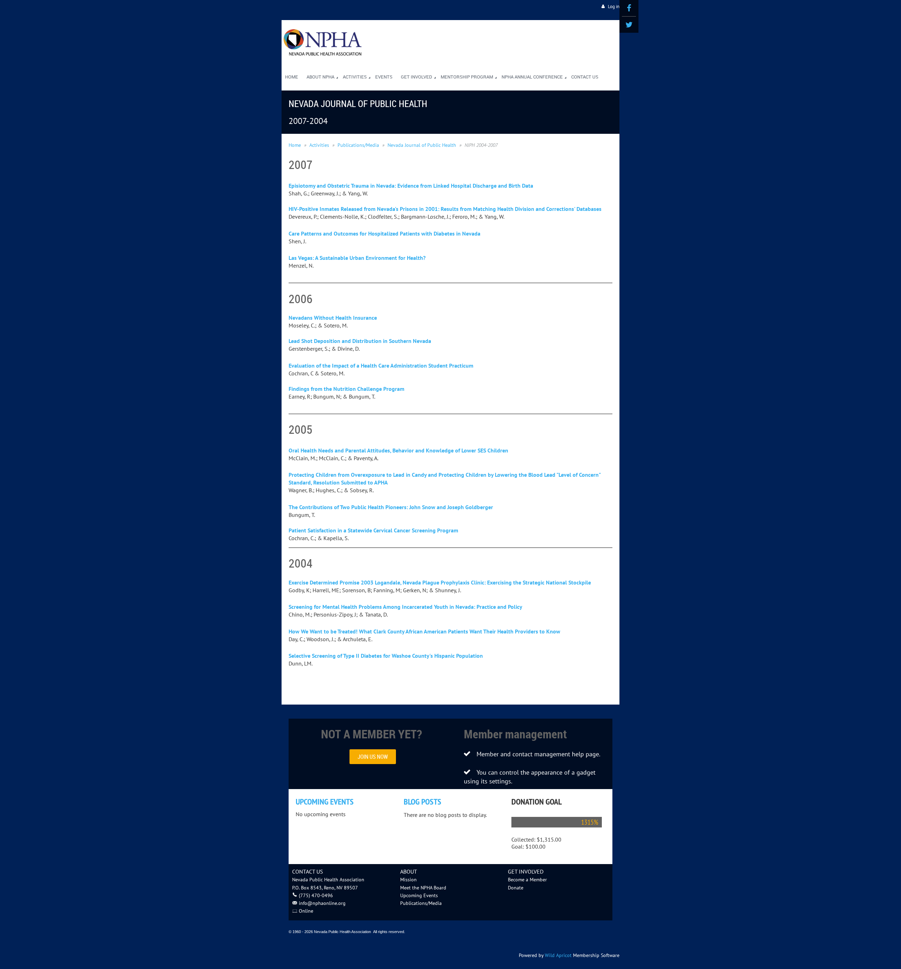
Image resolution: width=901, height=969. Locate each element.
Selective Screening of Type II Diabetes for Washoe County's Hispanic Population (386, 655)
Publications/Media (358, 145)
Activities (319, 145)
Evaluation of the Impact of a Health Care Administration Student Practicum (382, 365)
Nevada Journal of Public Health (422, 145)
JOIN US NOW (373, 757)
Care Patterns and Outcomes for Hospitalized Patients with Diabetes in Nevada (385, 233)
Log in (613, 7)
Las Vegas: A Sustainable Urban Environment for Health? (358, 257)
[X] (629, 25)
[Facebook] (629, 8)
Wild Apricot (558, 955)
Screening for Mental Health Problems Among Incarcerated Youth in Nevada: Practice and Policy (406, 606)
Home (295, 145)
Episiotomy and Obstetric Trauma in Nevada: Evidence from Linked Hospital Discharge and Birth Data (412, 185)
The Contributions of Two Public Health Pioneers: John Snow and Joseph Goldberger (391, 507)
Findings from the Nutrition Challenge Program (347, 388)
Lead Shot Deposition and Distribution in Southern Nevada (360, 340)
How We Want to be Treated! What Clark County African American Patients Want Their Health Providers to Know (424, 631)
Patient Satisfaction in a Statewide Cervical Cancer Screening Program (374, 530)
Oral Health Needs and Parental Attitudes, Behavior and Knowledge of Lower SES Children (398, 450)
